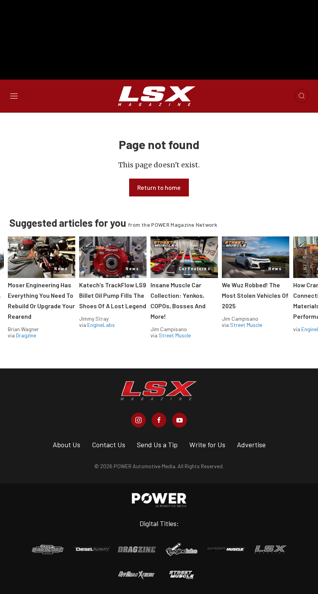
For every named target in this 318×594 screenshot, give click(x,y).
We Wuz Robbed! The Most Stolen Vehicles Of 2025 (255, 295)
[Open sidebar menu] (14, 96)
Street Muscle (175, 335)
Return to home (159, 187)
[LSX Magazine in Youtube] (179, 420)
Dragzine (26, 335)
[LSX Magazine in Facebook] (159, 420)
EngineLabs (101, 324)
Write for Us (207, 444)
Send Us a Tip (157, 444)
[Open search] (302, 96)
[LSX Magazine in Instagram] (138, 420)
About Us (66, 444)
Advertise (251, 444)
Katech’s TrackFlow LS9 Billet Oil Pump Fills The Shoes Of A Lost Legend (112, 295)
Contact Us (108, 444)
